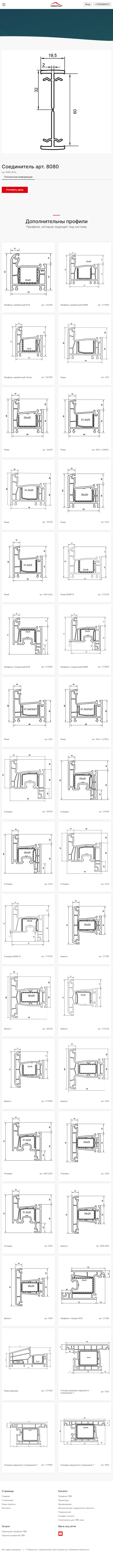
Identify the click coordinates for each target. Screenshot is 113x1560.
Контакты (6, 1508)
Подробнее (28, 272)
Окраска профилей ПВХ (13, 1535)
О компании (7, 1500)
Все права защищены (11, 1550)
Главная (6, 1496)
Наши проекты (9, 1504)
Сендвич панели (66, 1516)
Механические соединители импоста (76, 1508)
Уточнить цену (14, 190)
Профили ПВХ (65, 1496)
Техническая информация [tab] (18, 177)
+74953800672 (102, 4)
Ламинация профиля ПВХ (14, 1531)
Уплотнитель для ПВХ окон (71, 1520)
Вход (87, 4)
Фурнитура (63, 1500)
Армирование (65, 1504)
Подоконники (64, 1512)
